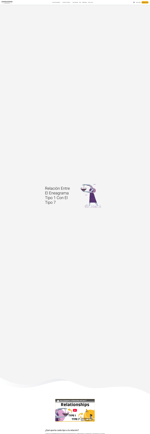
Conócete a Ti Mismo (66, 2)
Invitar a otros (90, 2)
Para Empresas (75, 2)
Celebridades (84, 2)
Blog (80, 2)
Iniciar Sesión (138, 2)
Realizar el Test (145, 2)
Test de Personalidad (56, 2)
